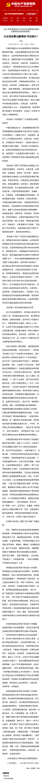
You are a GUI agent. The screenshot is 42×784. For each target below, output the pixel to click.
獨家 (30, 18)
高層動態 (5, 18)
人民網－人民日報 (29, 44)
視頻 (30, 20)
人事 (11, 18)
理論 (18, 18)
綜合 (24, 20)
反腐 (11, 20)
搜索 (36, 20)
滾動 (36, 18)
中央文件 (5, 20)
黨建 (24, 18)
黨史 (18, 20)
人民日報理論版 (8, 778)
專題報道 (6, 776)
